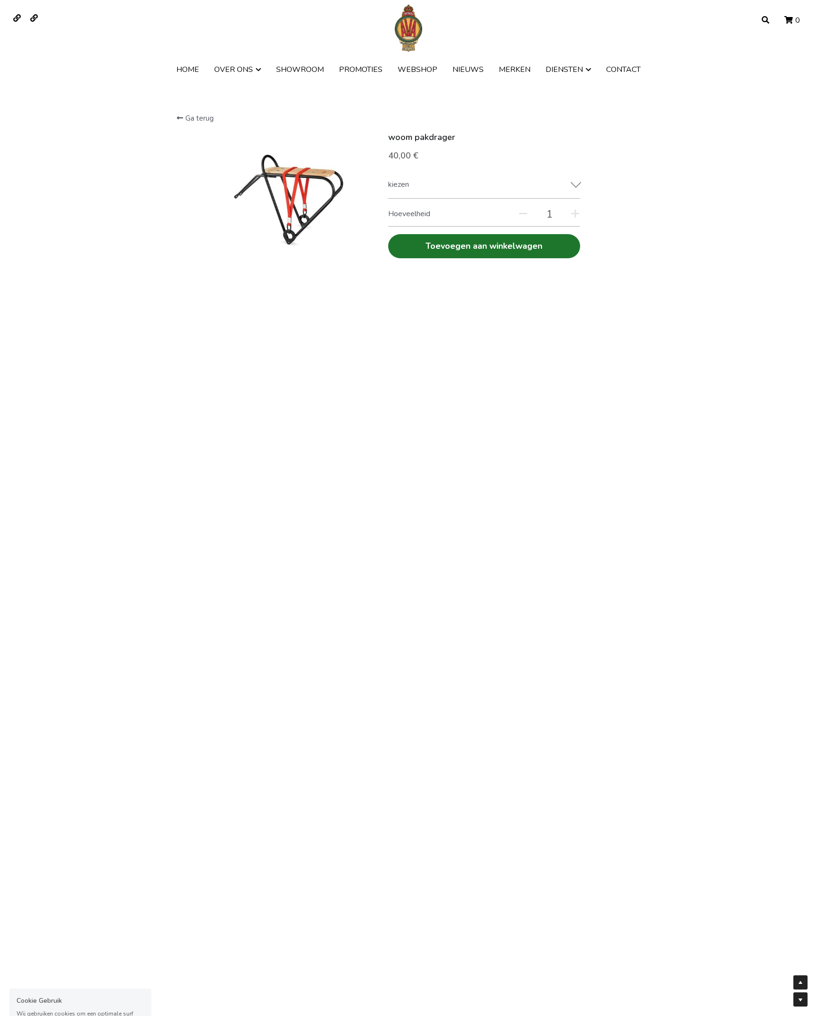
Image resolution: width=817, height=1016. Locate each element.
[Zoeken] (765, 20)
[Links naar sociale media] (17, 18)
